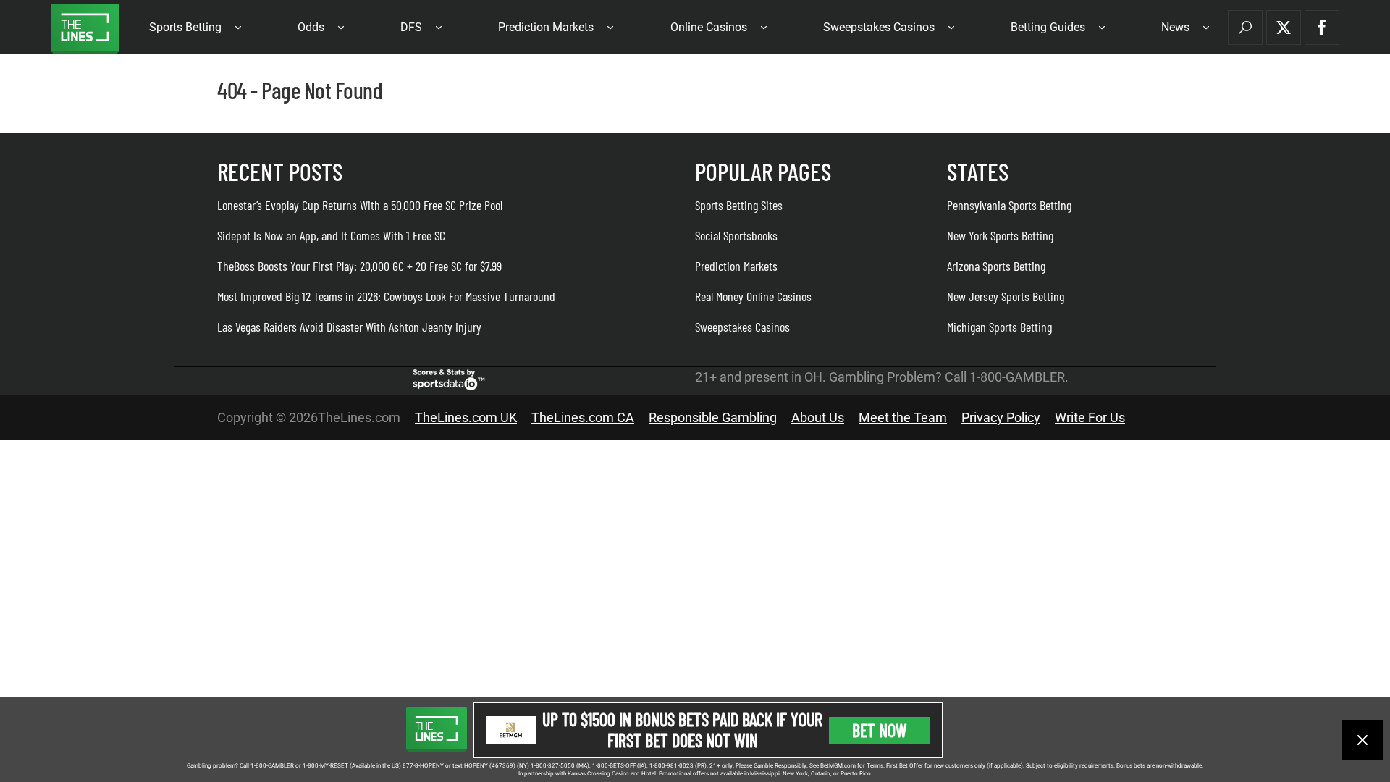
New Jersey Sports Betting (1005, 296)
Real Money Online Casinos (753, 296)
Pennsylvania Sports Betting (1009, 205)
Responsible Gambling (713, 417)
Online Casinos (708, 27)
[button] (1245, 27)
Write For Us (1090, 417)
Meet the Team (903, 417)
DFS (411, 27)
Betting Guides (1048, 27)
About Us (817, 417)
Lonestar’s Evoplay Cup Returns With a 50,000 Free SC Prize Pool (359, 205)
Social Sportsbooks (736, 235)
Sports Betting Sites (739, 205)
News (1175, 27)
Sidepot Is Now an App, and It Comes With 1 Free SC (331, 235)
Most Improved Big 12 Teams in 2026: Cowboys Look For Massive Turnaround (386, 296)
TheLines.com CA (582, 417)
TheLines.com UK (466, 417)
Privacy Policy (1000, 417)
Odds (311, 27)
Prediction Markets (546, 27)
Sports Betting (185, 27)
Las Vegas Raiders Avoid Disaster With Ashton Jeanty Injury (349, 327)
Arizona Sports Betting (996, 266)
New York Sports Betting (1000, 235)
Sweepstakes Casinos (879, 27)
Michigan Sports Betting (999, 327)
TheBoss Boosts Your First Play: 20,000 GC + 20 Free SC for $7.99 (359, 266)
